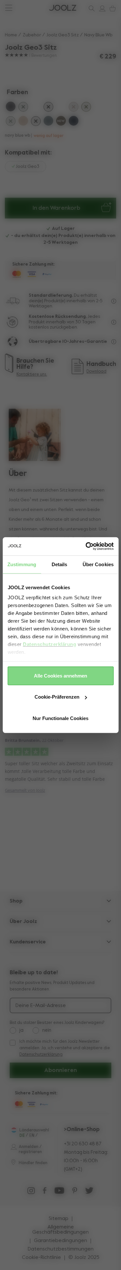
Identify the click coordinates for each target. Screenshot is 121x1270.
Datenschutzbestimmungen (61, 1249)
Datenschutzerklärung (49, 644)
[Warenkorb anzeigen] (111, 8)
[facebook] (44, 1192)
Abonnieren (60, 1070)
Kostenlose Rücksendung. (58, 316)
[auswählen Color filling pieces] (86, 108)
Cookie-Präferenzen (57, 697)
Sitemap (58, 1218)
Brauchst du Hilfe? (29, 8)
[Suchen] (90, 8)
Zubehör (32, 35)
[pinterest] (74, 1192)
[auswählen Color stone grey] (48, 122)
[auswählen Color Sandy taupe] (23, 122)
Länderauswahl (34, 1130)
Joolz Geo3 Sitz (62, 35)
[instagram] (31, 1192)
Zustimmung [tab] (21, 564)
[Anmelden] (101, 8)
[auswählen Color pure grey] (10, 107)
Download (96, 371)
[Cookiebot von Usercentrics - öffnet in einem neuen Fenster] (86, 546)
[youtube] (59, 1192)
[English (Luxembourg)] (14, 1130)
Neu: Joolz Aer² (26, 8)
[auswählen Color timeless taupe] (73, 108)
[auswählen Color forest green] (10, 122)
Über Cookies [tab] (98, 564)
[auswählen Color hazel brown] (61, 122)
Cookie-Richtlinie (41, 1257)
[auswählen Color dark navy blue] (73, 122)
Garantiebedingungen (60, 1240)
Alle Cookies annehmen (60, 675)
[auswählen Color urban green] (23, 108)
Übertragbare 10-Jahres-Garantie (68, 341)
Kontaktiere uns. (31, 374)
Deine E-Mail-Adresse (40, 1005)
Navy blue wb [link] (98, 35)
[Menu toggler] (9, 9)
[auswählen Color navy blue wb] (61, 107)
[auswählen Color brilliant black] (48, 108)
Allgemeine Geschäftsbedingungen (60, 1230)
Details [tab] (59, 564)
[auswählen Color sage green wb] (36, 107)
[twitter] (89, 1192)
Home (11, 35)
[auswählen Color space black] (36, 122)
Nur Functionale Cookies (60, 718)
